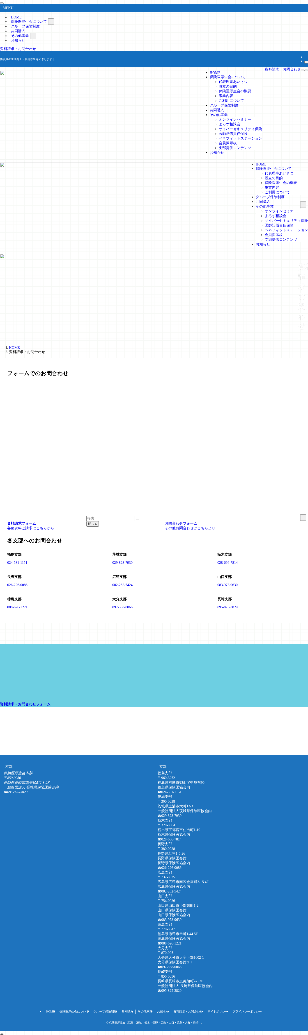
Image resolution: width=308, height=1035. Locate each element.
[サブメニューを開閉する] (51, 21)
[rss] (305, 57)
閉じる (92, 523)
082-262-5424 (122, 585)
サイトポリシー (217, 1011)
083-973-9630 (227, 585)
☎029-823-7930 (170, 816)
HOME (50, 1011)
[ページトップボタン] (2, 1034)
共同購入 (127, 1011)
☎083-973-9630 (170, 920)
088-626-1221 (17, 607)
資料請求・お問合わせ (18, 49)
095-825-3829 (227, 607)
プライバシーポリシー (247, 1011)
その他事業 (145, 1011)
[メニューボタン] (302, 70)
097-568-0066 (122, 607)
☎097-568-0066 (170, 967)
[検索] (306, 62)
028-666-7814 (227, 562)
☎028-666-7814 (170, 839)
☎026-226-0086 (170, 868)
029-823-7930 (122, 562)
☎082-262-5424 (170, 891)
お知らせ (18, 40)
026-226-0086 (17, 585)
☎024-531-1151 (170, 792)
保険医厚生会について (74, 1011)
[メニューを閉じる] (2, 3)
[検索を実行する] (137, 519)
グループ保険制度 (105, 1011)
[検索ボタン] (306, 70)
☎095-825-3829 (16, 792)
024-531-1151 (17, 562)
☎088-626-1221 (170, 943)
